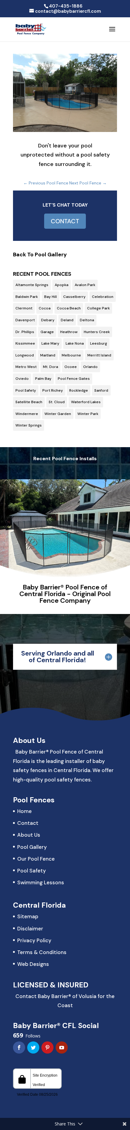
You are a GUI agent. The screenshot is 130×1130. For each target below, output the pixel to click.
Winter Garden (57, 413)
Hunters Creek (97, 331)
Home (24, 811)
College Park (98, 308)
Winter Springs (28, 425)
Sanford (101, 390)
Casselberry (74, 296)
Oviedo (22, 378)
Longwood (24, 355)
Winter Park (87, 413)
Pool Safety (25, 390)
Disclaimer (30, 928)
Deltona (87, 320)
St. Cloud (57, 402)
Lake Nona (75, 343)
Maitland (47, 355)
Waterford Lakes (86, 402)
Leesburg (98, 343)
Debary (47, 320)
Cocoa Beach (69, 308)
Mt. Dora (50, 366)
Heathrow (68, 331)
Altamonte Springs (31, 284)
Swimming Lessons (40, 882)
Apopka (61, 284)
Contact (27, 823)
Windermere (26, 413)
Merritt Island (99, 355)
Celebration (102, 296)
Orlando (90, 366)
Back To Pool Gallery (40, 254)
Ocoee (70, 366)
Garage (47, 331)
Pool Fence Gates (74, 378)
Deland (67, 320)
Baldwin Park (26, 296)
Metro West (26, 366)
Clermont (23, 308)
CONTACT (65, 221)
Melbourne (71, 355)
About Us (28, 834)
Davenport (25, 320)
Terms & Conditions (42, 952)
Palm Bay (43, 378)
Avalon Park (85, 284)
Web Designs (33, 964)
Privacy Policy (34, 940)
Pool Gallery (32, 847)
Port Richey (52, 390)
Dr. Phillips (24, 331)
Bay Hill (50, 296)
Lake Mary (50, 343)
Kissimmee (25, 343)
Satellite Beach (28, 402)
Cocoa (44, 308)
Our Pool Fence (36, 858)
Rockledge (78, 390)
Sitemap (27, 916)
